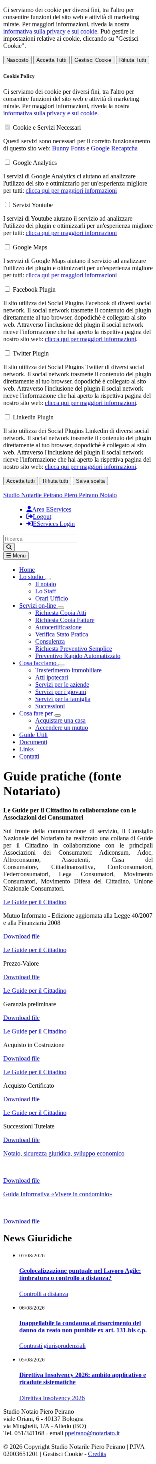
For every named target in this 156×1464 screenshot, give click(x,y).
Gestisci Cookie (92, 60)
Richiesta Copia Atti (60, 612)
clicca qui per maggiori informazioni (71, 190)
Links (26, 749)
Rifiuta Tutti (132, 60)
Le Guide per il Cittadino (34, 902)
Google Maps (30, 247)
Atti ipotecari (51, 677)
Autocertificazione (58, 627)
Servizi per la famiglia (62, 698)
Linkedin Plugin (33, 417)
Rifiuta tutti (55, 481)
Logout (42, 516)
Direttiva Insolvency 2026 (52, 1398)
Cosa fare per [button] (36, 713)
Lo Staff (45, 591)
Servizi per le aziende (62, 684)
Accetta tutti (20, 481)
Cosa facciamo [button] (38, 663)
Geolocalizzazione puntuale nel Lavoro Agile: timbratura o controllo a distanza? (80, 1274)
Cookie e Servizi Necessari (47, 127)
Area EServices (51, 509)
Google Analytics (35, 162)
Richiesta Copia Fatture (64, 619)
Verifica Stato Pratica (61, 634)
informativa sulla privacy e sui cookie (50, 31)
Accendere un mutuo (61, 727)
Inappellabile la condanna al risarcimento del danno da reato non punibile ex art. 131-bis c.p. (83, 1327)
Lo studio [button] (32, 576)
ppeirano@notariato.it (92, 1433)
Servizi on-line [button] (38, 605)
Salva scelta (90, 481)
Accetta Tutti (51, 60)
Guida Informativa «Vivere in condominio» (57, 1194)
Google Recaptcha (114, 148)
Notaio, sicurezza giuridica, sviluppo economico (63, 1153)
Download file (21, 936)
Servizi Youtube (33, 205)
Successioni (50, 706)
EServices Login (54, 523)
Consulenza (50, 641)
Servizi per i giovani (60, 691)
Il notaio (45, 584)
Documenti (33, 742)
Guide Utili (33, 734)
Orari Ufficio (51, 598)
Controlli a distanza (43, 1293)
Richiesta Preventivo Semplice (73, 648)
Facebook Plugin (34, 289)
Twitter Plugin (31, 353)
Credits (97, 1453)
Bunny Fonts (68, 148)
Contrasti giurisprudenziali (52, 1345)
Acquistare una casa (60, 720)
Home (27, 569)
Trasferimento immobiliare (68, 670)
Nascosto (17, 60)
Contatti (29, 756)
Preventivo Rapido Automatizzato (77, 655)
